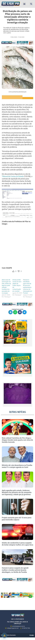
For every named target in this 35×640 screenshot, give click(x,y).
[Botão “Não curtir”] (19, 271)
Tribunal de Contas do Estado (13, 176)
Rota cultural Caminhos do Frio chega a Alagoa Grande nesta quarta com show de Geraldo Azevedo (17, 440)
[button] (24, 3)
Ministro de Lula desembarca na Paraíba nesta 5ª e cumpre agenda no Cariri (17, 466)
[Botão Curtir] (13, 271)
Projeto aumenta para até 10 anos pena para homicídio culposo (16, 519)
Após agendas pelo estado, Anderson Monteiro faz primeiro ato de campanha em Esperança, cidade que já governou (16, 492)
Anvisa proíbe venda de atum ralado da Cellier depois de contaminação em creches (17, 285)
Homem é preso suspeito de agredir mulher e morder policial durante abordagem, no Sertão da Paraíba (15, 570)
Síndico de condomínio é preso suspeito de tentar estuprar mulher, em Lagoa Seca (17, 544)
